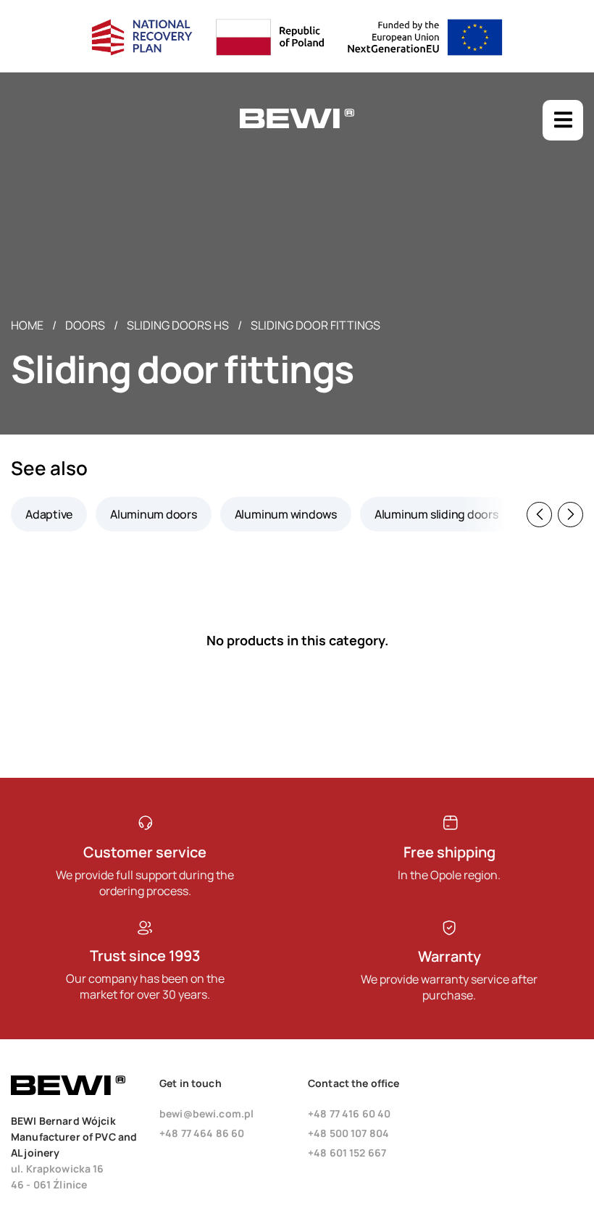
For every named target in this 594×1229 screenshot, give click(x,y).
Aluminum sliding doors (436, 514)
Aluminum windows (286, 514)
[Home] (297, 125)
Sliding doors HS (178, 325)
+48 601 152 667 (347, 1152)
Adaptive (48, 514)
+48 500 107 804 (348, 1133)
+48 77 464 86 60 (201, 1133)
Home (27, 325)
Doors (85, 325)
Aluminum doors (153, 514)
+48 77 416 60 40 (349, 1113)
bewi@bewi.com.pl (206, 1113)
